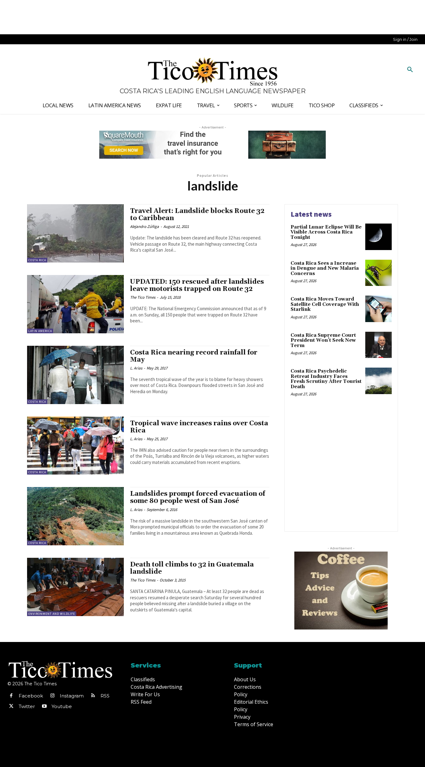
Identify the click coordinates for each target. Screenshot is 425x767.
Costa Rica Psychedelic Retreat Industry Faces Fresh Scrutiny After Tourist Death (326, 379)
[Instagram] (52, 696)
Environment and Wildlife (51, 614)
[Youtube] (44, 706)
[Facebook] (11, 696)
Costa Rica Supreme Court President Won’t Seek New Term (323, 340)
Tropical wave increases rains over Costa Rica (199, 427)
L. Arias (136, 368)
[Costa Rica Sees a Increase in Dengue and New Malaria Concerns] (378, 273)
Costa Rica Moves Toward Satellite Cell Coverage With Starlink (325, 304)
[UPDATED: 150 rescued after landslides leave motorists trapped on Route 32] (75, 304)
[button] (410, 69)
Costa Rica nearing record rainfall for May (193, 356)
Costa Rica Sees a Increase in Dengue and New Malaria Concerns (325, 268)
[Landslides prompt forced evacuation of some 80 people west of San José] (75, 516)
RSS (105, 696)
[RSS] (93, 696)
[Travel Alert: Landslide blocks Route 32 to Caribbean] (75, 233)
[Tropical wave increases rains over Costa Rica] (75, 446)
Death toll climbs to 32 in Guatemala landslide (192, 568)
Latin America (40, 331)
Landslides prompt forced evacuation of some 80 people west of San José (197, 497)
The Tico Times (142, 297)
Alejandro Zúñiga (144, 226)
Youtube (62, 706)
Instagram (72, 696)
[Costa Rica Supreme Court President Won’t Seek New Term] (378, 345)
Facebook (31, 696)
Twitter (27, 706)
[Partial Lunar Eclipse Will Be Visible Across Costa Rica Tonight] (378, 237)
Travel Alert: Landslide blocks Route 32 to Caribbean (197, 214)
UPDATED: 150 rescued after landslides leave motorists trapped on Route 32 (197, 285)
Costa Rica (37, 260)
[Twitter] (11, 706)
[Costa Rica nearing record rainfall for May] (75, 375)
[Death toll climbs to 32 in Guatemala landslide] (75, 587)
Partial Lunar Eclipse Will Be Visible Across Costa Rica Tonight (326, 232)
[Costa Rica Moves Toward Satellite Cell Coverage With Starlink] (378, 309)
